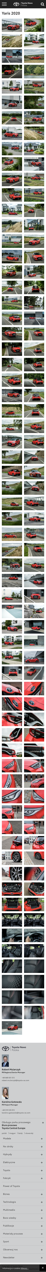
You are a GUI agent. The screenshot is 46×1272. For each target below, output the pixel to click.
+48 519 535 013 (8, 1110)
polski (4, 1133)
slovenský (29, 1133)
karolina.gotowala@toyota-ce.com (16, 1112)
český (20, 1133)
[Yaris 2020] (12, 25)
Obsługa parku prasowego (16, 1122)
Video (3, 11)
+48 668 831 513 (8, 1077)
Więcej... (24, 1268)
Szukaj (4, 18)
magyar (12, 1133)
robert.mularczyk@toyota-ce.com (15, 1080)
